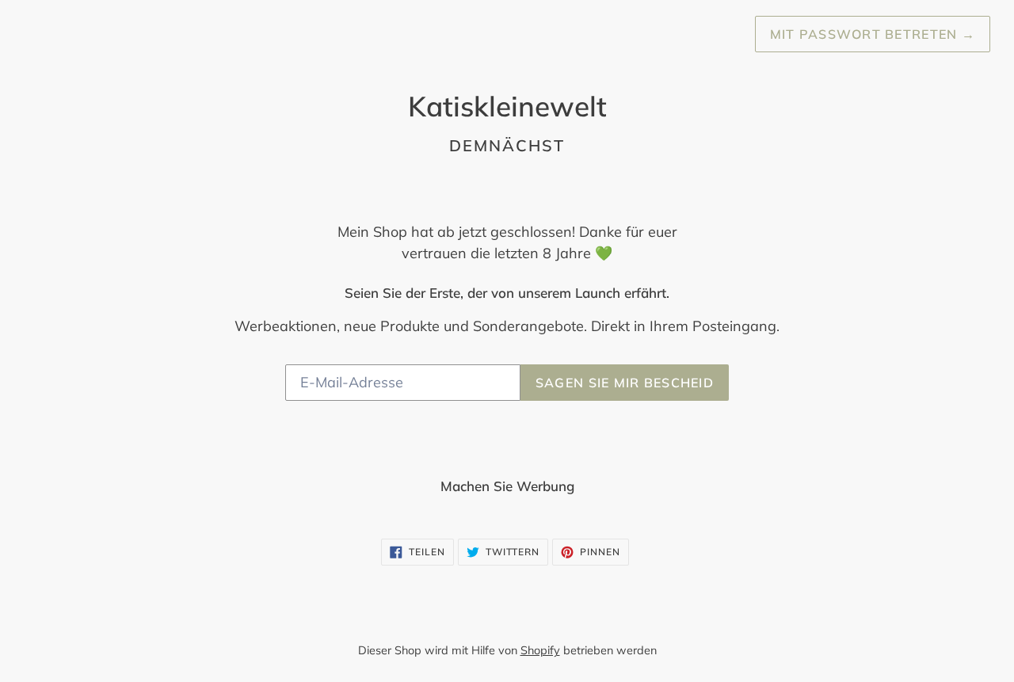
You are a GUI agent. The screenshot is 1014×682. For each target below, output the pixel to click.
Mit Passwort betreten (872, 34)
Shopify (540, 650)
